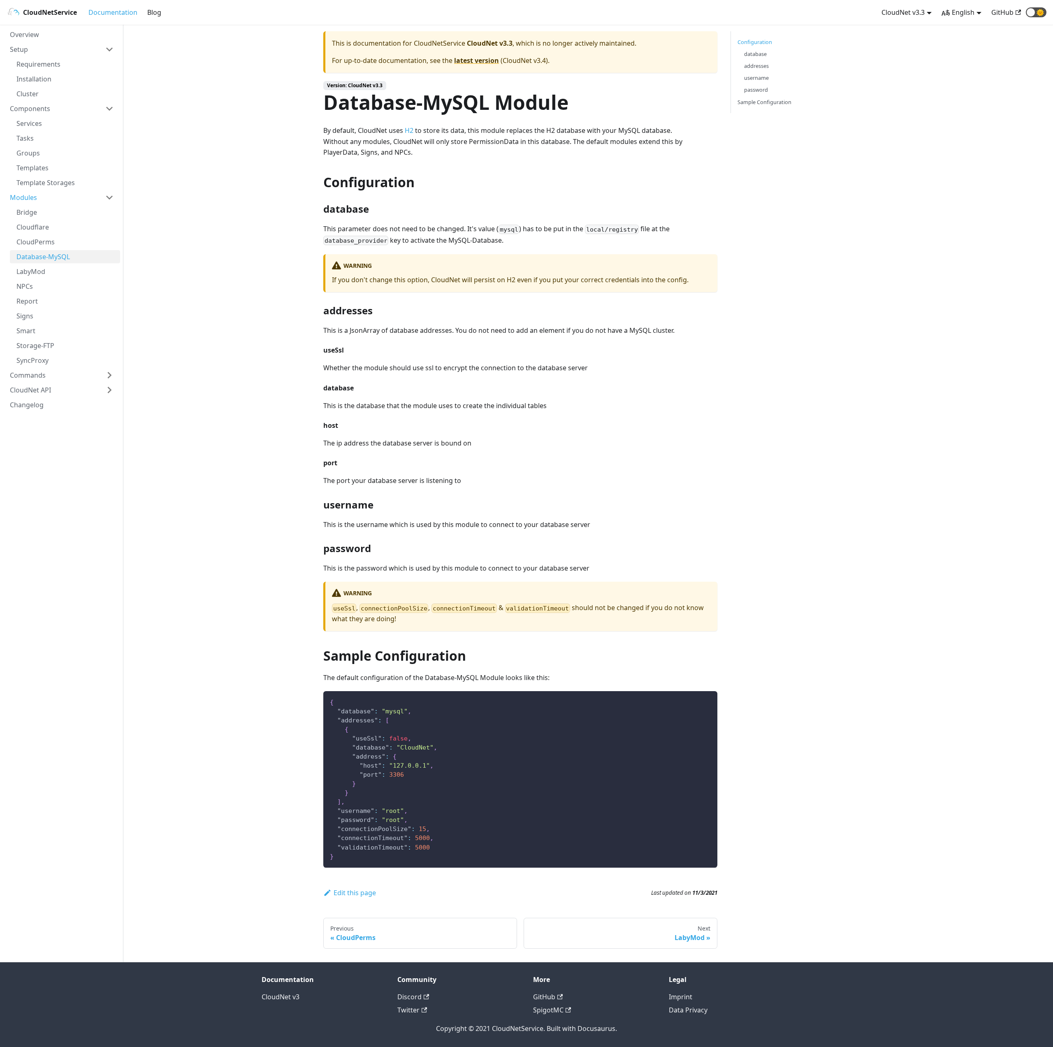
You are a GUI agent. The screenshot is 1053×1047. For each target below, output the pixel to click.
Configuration (755, 42)
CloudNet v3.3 (903, 12)
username (756, 77)
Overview (24, 34)
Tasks (25, 138)
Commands (28, 375)
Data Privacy (688, 1009)
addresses (756, 66)
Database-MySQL (43, 256)
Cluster (27, 93)
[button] (1036, 12)
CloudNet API (30, 390)
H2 (409, 130)
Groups (28, 153)
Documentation (112, 12)
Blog (154, 12)
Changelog (27, 404)
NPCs (24, 286)
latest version (476, 60)
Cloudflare (32, 227)
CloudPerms (35, 241)
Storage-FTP (35, 345)
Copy (704, 700)
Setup (19, 49)
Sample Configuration (764, 102)
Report (27, 301)
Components (30, 108)
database (755, 54)
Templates (32, 167)
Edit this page (355, 892)
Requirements (38, 64)
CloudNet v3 (280, 996)
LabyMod (30, 271)
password (756, 89)
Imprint (680, 996)
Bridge (26, 212)
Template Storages (45, 182)
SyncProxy (32, 360)
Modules (23, 197)
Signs (24, 315)
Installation (33, 79)
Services (29, 123)
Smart (25, 330)
